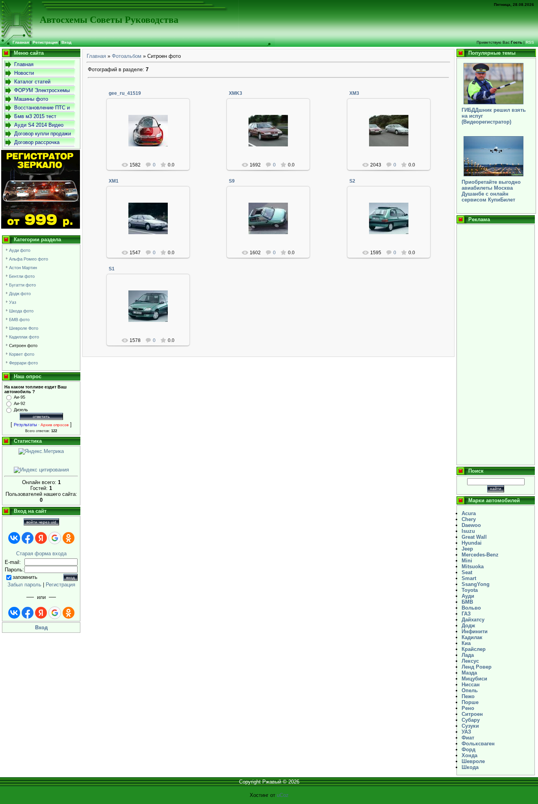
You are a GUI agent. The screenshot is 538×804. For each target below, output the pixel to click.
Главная (96, 56)
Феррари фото (23, 362)
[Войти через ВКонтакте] (14, 538)
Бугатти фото (22, 285)
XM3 (354, 93)
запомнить (25, 577)
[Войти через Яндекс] (41, 538)
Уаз (12, 302)
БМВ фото (19, 319)
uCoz (283, 795)
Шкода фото (21, 311)
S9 (232, 181)
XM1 (114, 181)
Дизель (21, 409)
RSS (530, 42)
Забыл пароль (24, 585)
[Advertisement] (495, 345)
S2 (352, 181)
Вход (66, 42)
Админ (151, 137)
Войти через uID (41, 522)
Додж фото (20, 293)
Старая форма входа (41, 553)
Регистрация (45, 42)
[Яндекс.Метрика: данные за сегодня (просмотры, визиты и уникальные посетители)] (41, 451)
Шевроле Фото (23, 328)
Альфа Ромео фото (28, 259)
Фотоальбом (126, 56)
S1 (112, 269)
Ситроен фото (23, 345)
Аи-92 (19, 403)
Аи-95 (19, 397)
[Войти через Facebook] (27, 538)
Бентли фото (22, 276)
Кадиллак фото (24, 337)
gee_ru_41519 (125, 93)
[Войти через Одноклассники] (68, 538)
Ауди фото (19, 250)
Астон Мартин (23, 267)
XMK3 (235, 93)
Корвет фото (21, 354)
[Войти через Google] (54, 538)
